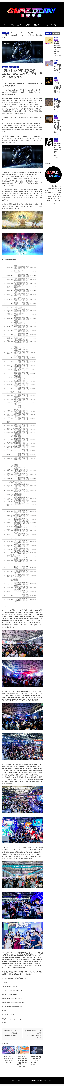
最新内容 (56, 33)
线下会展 (27, 25)
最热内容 (49, 33)
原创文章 (36, 25)
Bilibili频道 (45, 25)
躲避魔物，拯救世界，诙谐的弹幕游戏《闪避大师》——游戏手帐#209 (57, 47)
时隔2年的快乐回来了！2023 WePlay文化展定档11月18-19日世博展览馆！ (12, 1033)
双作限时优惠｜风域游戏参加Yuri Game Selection (36, 1059)
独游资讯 (11, 25)
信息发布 (5, 67)
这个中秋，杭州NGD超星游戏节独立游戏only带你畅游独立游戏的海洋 (22, 1060)
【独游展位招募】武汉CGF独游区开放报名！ (8, 1058)
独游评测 (19, 25)
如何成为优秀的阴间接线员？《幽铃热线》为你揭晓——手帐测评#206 (57, 149)
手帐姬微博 (54, 25)
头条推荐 (11, 67)
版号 (5, 1022)
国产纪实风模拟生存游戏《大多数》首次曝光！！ (57, 105)
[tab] (48, 33)
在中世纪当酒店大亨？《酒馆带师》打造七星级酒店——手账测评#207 (57, 126)
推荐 (17, 67)
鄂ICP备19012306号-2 (19, 1080)
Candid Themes (47, 1080)
